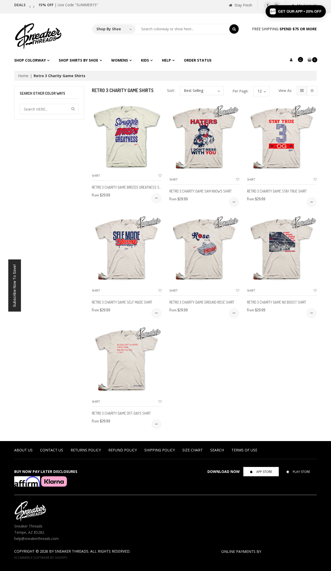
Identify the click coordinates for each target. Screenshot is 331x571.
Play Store (301, 472)
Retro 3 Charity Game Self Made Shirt (122, 302)
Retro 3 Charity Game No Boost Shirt (276, 302)
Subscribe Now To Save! (14, 285)
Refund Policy (122, 450)
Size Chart (192, 450)
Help (166, 60)
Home (23, 75)
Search (217, 450)
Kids (145, 60)
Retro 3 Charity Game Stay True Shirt (277, 191)
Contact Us (51, 450)
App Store (264, 472)
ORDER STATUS (198, 60)
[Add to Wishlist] (160, 175)
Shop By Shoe (108, 28)
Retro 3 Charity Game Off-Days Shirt (121, 413)
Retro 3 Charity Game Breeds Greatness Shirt (129, 187)
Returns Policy (86, 450)
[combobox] (182, 29)
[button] (296, 11)
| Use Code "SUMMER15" (68, 4)
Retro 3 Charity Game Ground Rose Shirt (201, 302)
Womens (119, 60)
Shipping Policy (159, 450)
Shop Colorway (30, 60)
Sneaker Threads (71, 551)
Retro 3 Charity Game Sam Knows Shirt (200, 191)
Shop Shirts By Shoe (78, 60)
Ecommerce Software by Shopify (40, 557)
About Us (23, 450)
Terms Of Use (244, 450)
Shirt (96, 175)
